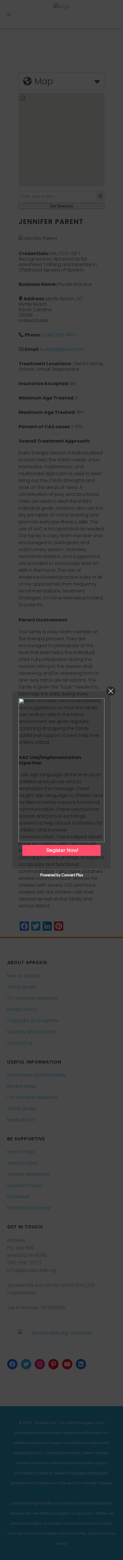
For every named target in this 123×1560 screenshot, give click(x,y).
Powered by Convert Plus (61, 875)
